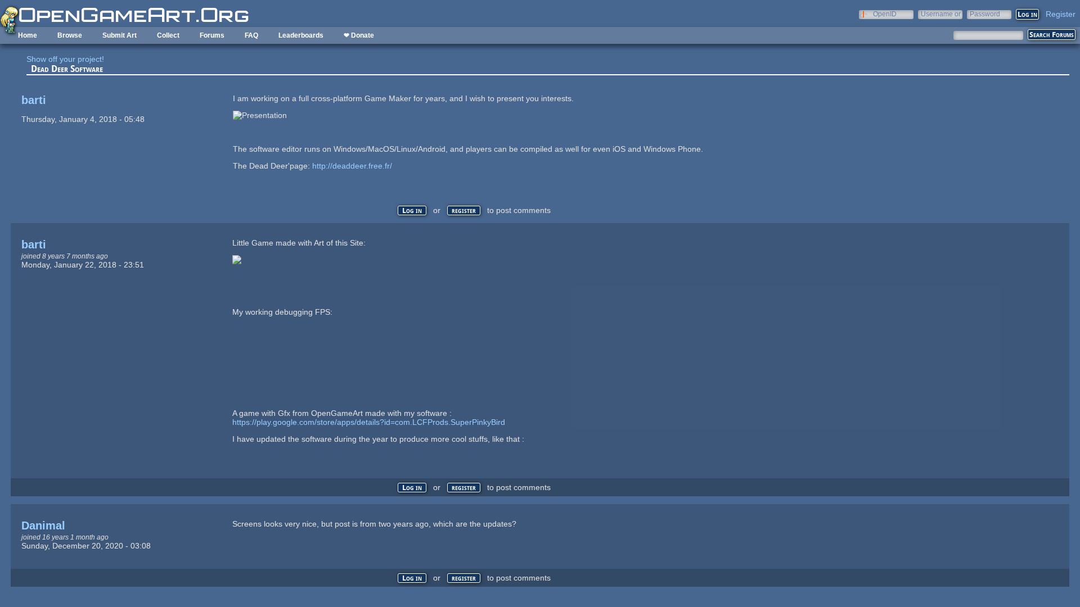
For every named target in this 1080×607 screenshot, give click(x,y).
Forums (212, 35)
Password (985, 13)
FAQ (251, 35)
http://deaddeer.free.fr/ (352, 165)
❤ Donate (359, 35)
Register (1061, 14)
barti (33, 100)
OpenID (885, 13)
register (464, 210)
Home (27, 35)
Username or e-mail (941, 13)
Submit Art (119, 35)
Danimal (43, 525)
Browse (69, 35)
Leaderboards (300, 35)
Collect (168, 35)
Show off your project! (65, 59)
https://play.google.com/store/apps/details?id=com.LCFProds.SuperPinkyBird (368, 422)
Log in (412, 210)
